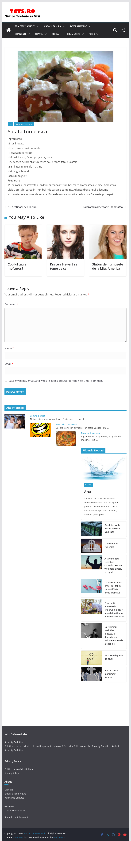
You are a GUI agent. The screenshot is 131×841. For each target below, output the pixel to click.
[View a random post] (123, 30)
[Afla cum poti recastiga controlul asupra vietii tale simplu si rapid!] (91, 566)
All (10, 124)
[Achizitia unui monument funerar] (91, 674)
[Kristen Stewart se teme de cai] (65, 227)
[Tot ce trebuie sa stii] (8, 30)
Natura (88, 485)
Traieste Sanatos (25, 26)
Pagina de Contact (14, 797)
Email (8, 364)
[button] (37, 26)
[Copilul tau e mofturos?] (23, 227)
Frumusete (73, 33)
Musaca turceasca (90, 433)
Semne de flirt (37, 415)
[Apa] (103, 468)
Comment (11, 304)
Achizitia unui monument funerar (111, 674)
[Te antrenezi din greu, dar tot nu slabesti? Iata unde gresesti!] (91, 588)
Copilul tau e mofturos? (17, 266)
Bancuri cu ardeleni (66, 424)
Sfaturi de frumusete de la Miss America (107, 266)
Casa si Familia (53, 26)
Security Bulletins (13, 742)
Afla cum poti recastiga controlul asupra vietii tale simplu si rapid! (113, 565)
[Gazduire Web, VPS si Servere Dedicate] (91, 529)
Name (9, 348)
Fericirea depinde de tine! (113, 657)
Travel (39, 33)
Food (92, 33)
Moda (55, 33)
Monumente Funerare (111, 545)
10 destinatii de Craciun (22, 207)
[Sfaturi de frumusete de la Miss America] (107, 227)
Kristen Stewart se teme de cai (63, 266)
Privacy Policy (11, 773)
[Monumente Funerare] (91, 546)
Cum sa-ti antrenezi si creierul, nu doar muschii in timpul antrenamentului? (114, 609)
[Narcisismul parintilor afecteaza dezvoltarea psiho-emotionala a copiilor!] (91, 636)
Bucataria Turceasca (24, 124)
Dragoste (20, 33)
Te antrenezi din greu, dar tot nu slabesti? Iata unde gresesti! (113, 587)
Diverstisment (78, 26)
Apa (87, 491)
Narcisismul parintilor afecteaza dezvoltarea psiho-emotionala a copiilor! (113, 635)
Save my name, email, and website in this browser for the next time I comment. (56, 381)
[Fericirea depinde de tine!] (91, 658)
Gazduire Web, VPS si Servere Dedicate (112, 528)
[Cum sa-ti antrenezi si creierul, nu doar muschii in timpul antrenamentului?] (91, 610)
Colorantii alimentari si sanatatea (103, 207)
